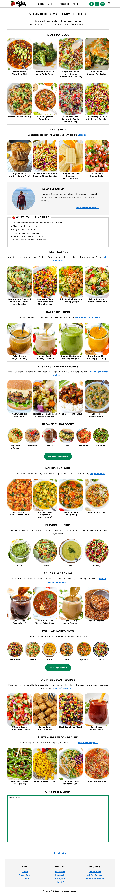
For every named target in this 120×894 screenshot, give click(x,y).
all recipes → (84, 135)
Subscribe (64, 4)
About (76, 4)
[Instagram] (102, 4)
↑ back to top (60, 853)
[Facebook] (91, 4)
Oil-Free (52, 4)
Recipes (40, 4)
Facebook (59, 875)
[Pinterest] (97, 4)
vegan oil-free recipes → (63, 688)
